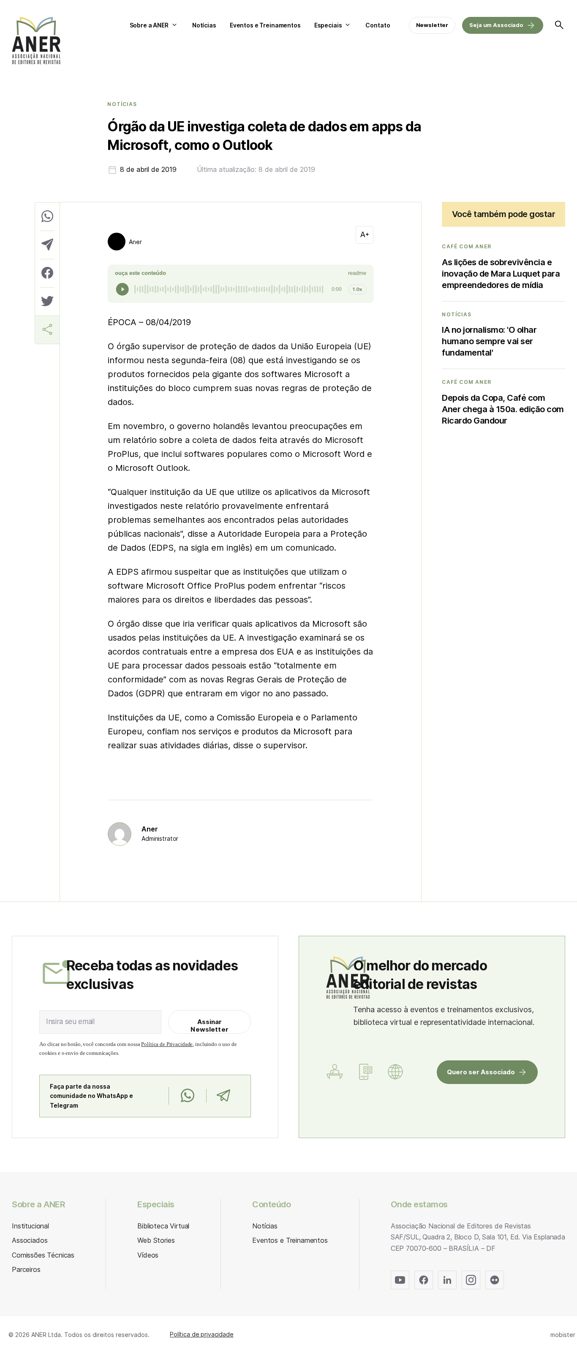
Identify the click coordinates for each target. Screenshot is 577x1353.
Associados (29, 1240)
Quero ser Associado (481, 1072)
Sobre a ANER (149, 25)
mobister (562, 1334)
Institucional (30, 1226)
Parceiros (26, 1269)
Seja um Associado (496, 25)
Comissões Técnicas (43, 1255)
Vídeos (147, 1255)
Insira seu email (70, 1021)
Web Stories (155, 1240)
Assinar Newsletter (210, 1025)
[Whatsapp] (187, 1096)
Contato (377, 25)
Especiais (328, 25)
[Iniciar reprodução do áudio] (122, 289)
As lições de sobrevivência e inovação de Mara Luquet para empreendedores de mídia (501, 273)
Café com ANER (466, 247)
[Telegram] (223, 1096)
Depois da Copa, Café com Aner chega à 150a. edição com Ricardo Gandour (503, 409)
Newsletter (432, 25)
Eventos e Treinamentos (265, 25)
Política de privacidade (202, 1334)
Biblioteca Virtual (163, 1226)
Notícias (204, 25)
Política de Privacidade (167, 1044)
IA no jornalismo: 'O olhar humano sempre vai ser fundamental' (489, 341)
